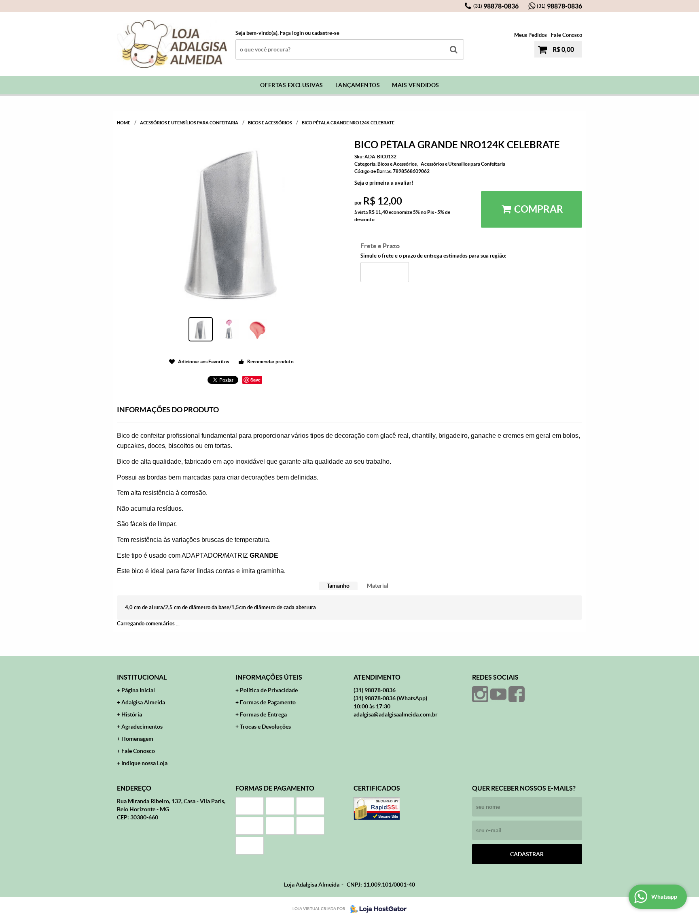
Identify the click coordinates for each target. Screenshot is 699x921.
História (131, 714)
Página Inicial (138, 690)
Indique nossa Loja (144, 763)
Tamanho (338, 585)
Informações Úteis (268, 677)
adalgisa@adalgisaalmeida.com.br (396, 714)
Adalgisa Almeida (143, 702)
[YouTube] (498, 694)
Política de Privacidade (269, 690)
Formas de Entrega (263, 714)
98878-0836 (496, 6)
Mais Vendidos (415, 85)
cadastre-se (325, 33)
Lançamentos (357, 85)
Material (377, 585)
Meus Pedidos (530, 35)
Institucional (142, 677)
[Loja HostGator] (375, 909)
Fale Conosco (566, 35)
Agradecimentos (142, 726)
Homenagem (137, 739)
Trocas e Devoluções (265, 726)
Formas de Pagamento (268, 702)
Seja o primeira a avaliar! (383, 183)
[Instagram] (480, 694)
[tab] (338, 586)
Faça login (292, 33)
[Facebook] (516, 694)
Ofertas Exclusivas (291, 85)
